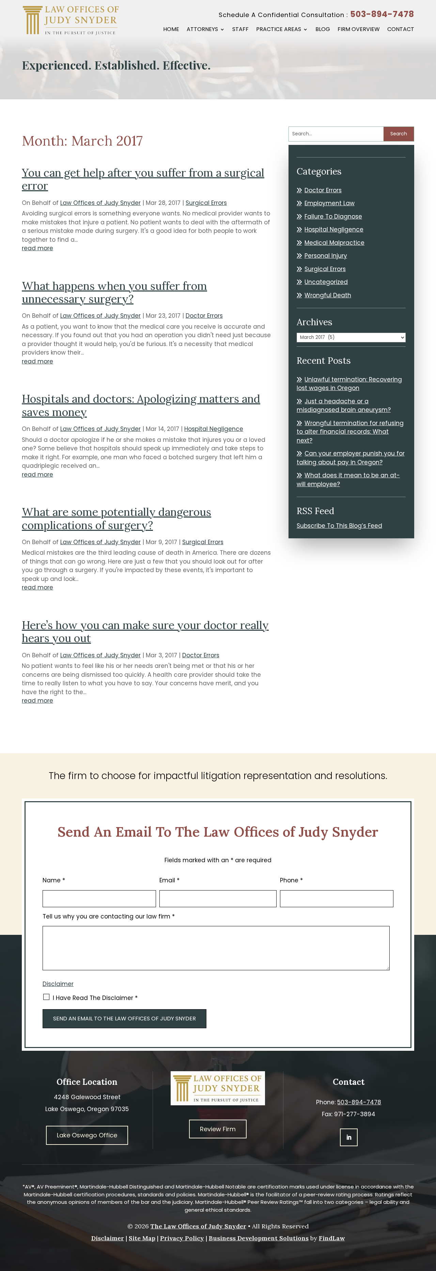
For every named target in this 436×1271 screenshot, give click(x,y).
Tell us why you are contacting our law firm (109, 916)
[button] (429, 1221)
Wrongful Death (328, 295)
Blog (322, 30)
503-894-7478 (382, 14)
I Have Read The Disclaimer (95, 998)
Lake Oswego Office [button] (87, 1135)
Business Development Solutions (259, 1238)
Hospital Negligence (213, 429)
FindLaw (332, 1238)
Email (169, 880)
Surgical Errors (206, 203)
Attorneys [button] (202, 30)
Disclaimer (58, 984)
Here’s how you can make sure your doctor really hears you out (145, 631)
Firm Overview (359, 30)
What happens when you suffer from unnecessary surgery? (114, 292)
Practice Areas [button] (278, 30)
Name (54, 880)
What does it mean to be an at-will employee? (348, 479)
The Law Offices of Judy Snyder (198, 1226)
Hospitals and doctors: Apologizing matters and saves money (141, 405)
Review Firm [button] (218, 1129)
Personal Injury (326, 256)
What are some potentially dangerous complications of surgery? (116, 518)
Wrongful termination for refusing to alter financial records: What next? (350, 432)
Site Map (142, 1238)
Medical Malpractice (334, 243)
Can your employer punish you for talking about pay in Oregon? (351, 457)
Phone (291, 880)
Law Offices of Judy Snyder (100, 203)
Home (171, 30)
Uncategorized (326, 282)
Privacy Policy (182, 1238)
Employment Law (330, 203)
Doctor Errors (204, 316)
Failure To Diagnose (333, 216)
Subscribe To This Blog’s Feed (339, 526)
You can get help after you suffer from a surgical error (143, 179)
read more (37, 248)
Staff (240, 30)
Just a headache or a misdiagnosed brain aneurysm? (344, 405)
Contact (400, 30)
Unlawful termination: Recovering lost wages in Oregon (349, 383)
